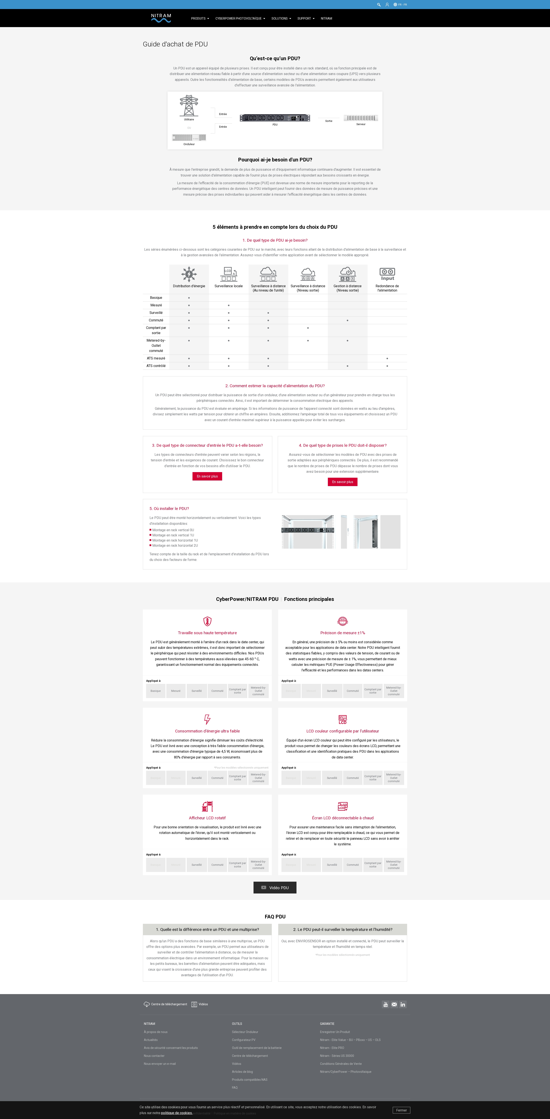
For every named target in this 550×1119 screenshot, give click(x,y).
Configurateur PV (243, 1040)
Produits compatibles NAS (249, 1079)
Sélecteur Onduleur (245, 1032)
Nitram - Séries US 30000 (337, 1056)
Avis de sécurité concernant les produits (171, 1048)
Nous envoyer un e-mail (160, 1063)
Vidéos (236, 1063)
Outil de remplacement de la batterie (257, 1048)
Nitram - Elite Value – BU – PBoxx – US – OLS (350, 1040)
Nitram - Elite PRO (332, 1048)
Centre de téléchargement (250, 1056)
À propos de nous (156, 1032)
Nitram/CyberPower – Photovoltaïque (345, 1071)
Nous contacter (154, 1056)
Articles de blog (242, 1071)
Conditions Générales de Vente (341, 1063)
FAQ (235, 1087)
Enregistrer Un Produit (335, 1032)
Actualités (151, 1040)
